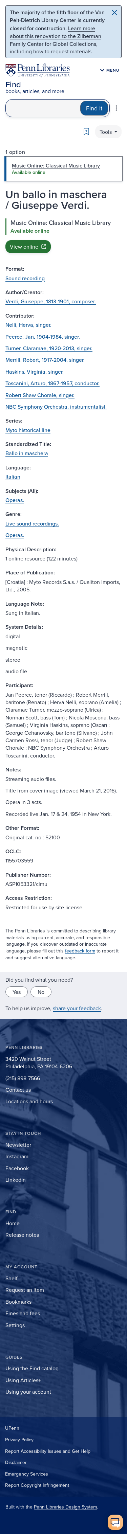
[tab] (63, 168)
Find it (94, 108)
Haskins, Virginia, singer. (34, 371)
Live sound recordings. (32, 523)
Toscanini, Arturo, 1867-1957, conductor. (52, 383)
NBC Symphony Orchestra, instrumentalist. (56, 406)
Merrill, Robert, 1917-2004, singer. (45, 359)
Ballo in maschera (26, 453)
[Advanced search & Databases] (116, 108)
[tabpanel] (63, 235)
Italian (12, 476)
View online (24, 246)
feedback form (80, 950)
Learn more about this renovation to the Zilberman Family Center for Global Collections (55, 36)
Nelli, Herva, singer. (28, 324)
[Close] (114, 12)
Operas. (14, 500)
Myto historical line (27, 430)
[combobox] (43, 108)
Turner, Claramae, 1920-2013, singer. (48, 348)
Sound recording (25, 278)
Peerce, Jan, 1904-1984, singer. (42, 336)
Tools (106, 132)
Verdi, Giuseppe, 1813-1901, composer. (50, 301)
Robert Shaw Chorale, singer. (40, 395)
